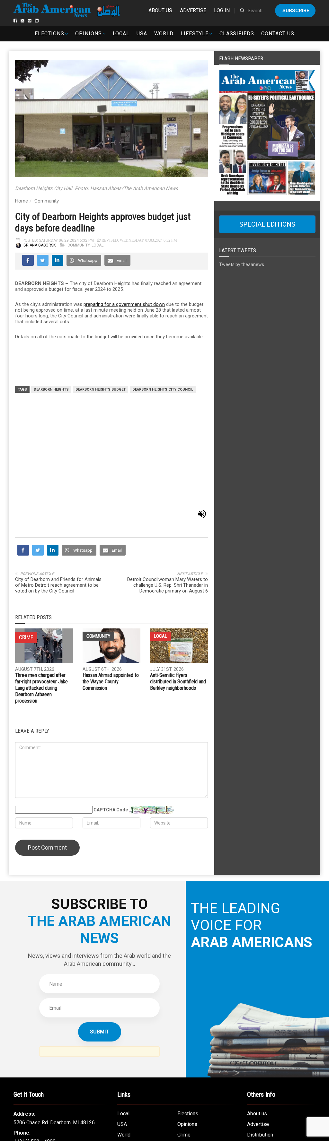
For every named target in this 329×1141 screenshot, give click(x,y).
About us (160, 10)
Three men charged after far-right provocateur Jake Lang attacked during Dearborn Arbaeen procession (41, 580)
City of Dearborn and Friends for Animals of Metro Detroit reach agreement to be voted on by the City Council (58, 477)
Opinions (88, 33)
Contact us (277, 33)
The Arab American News (153, 1117)
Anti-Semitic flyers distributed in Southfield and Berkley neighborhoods (178, 573)
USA (142, 33)
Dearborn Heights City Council (162, 389)
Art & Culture (131, 1037)
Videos (125, 1048)
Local (121, 33)
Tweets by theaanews (241, 264)
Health (184, 1037)
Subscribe (295, 10)
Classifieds (236, 33)
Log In (222, 10)
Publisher (258, 1037)
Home (21, 201)
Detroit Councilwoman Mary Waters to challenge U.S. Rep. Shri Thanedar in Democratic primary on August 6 (167, 477)
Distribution (260, 1027)
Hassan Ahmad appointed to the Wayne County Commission (111, 573)
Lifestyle (195, 33)
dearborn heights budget (101, 389)
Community (46, 201)
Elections (49, 33)
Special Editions (267, 224)
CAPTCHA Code (110, 701)
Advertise (193, 10)
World (163, 33)
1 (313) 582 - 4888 (34, 1033)
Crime (184, 1027)
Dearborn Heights (51, 389)
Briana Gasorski (40, 245)
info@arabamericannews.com (46, 1052)
